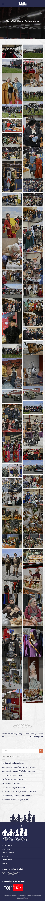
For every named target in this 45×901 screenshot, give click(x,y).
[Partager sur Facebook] (18, 726)
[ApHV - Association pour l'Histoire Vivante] (22, 3)
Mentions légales (22, 898)
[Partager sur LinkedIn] (30, 726)
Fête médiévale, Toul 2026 (11, 783)
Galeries (5, 856)
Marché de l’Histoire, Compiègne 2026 (15, 800)
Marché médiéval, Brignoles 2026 (13, 763)
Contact (5, 863)
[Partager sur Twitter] (22, 726)
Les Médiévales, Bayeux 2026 (12, 775)
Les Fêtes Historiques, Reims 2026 (14, 788)
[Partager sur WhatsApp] (15, 726)
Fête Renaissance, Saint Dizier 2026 (14, 779)
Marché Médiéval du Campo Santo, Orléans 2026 (19, 792)
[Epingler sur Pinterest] (26, 726)
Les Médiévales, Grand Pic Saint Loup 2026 (17, 796)
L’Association (7, 846)
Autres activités (8, 853)
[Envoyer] (41, 751)
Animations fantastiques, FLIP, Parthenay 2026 (18, 771)
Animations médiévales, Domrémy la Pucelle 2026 (19, 767)
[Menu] (3, 3)
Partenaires (7, 860)
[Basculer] (42, 849)
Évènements (6, 849)
